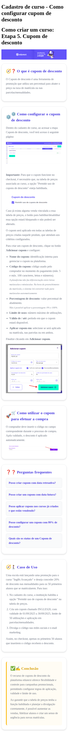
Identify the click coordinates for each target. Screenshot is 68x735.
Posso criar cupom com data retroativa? (32, 482)
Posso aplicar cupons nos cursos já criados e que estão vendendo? (33, 508)
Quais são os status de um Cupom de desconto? (30, 540)
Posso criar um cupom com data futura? (32, 494)
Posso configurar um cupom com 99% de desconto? (33, 524)
